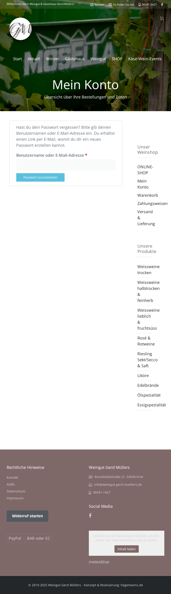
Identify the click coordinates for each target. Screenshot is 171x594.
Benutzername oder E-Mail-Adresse (63, 154)
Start (17, 58)
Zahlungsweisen (152, 203)
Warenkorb (147, 195)
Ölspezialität (144, 395)
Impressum (15, 498)
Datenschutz (16, 491)
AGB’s (11, 484)
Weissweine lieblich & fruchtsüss (144, 319)
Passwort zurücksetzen (40, 177)
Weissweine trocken (144, 269)
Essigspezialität (144, 404)
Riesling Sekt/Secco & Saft (144, 359)
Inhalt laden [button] (127, 549)
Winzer (52, 58)
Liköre (143, 375)
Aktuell (34, 58)
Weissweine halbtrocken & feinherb (144, 291)
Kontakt (12, 477)
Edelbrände (144, 385)
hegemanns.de (132, 585)
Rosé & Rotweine (144, 341)
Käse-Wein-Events (145, 58)
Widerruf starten (27, 516)
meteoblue (99, 561)
